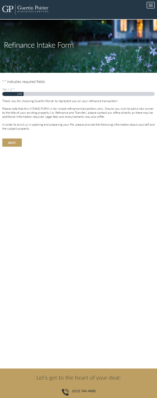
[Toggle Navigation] (151, 5)
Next (12, 142)
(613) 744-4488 (84, 391)
